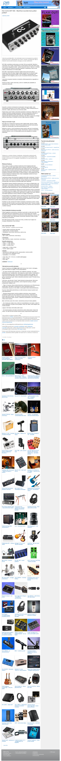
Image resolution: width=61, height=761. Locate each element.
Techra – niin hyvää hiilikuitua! (8, 375)
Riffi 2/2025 (43, 233)
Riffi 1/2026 (52, 206)
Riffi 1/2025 (52, 233)
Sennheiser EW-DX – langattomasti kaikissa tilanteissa (32, 652)
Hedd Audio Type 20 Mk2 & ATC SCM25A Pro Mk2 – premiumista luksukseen (7, 633)
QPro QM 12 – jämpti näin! (7, 704)
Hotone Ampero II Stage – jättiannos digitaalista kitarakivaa (7, 451)
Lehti (4, 7)
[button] (21, 55)
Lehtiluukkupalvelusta (28, 324)
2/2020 (8, 15)
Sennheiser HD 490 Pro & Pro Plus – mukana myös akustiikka (21, 615)
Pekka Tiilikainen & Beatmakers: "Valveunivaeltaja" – (47, 162)
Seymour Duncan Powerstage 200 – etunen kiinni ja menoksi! (32, 705)
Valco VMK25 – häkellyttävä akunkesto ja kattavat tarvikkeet (21, 705)
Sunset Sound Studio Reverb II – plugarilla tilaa (50, 147)
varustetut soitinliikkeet (19, 326)
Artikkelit (10, 7)
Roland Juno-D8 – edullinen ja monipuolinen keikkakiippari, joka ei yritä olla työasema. (34, 377)
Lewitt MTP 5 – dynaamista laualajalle (48, 156)
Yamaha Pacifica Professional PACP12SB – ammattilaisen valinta (33, 489)
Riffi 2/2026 (43, 206)
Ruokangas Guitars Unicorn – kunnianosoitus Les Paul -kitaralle (33, 578)
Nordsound (10, 261)
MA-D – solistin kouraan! (20, 650)
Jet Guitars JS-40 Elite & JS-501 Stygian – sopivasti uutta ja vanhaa (33, 471)
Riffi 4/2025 (43, 220)
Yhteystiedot (18, 7)
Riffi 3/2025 (52, 220)
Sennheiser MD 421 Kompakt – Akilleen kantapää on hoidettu (8, 471)
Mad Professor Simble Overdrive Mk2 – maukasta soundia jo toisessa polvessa (21, 377)
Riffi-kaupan (20, 329)
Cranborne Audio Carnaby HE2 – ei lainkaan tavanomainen (33, 397)
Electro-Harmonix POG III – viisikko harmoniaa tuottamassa (20, 358)
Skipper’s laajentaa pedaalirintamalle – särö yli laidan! (20, 633)
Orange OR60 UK (44, 167)
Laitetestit (4, 15)
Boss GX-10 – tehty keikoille (20, 396)
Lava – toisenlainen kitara (20, 526)
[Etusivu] (6, 3)
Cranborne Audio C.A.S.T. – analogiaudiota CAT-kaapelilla (20, 741)
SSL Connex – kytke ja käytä (8, 758)
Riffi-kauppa (27, 7)
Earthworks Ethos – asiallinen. (47, 186)
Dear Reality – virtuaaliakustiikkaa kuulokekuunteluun (6, 615)
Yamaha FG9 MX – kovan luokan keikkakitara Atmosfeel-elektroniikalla (7, 358)
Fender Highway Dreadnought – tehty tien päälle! (7, 687)
